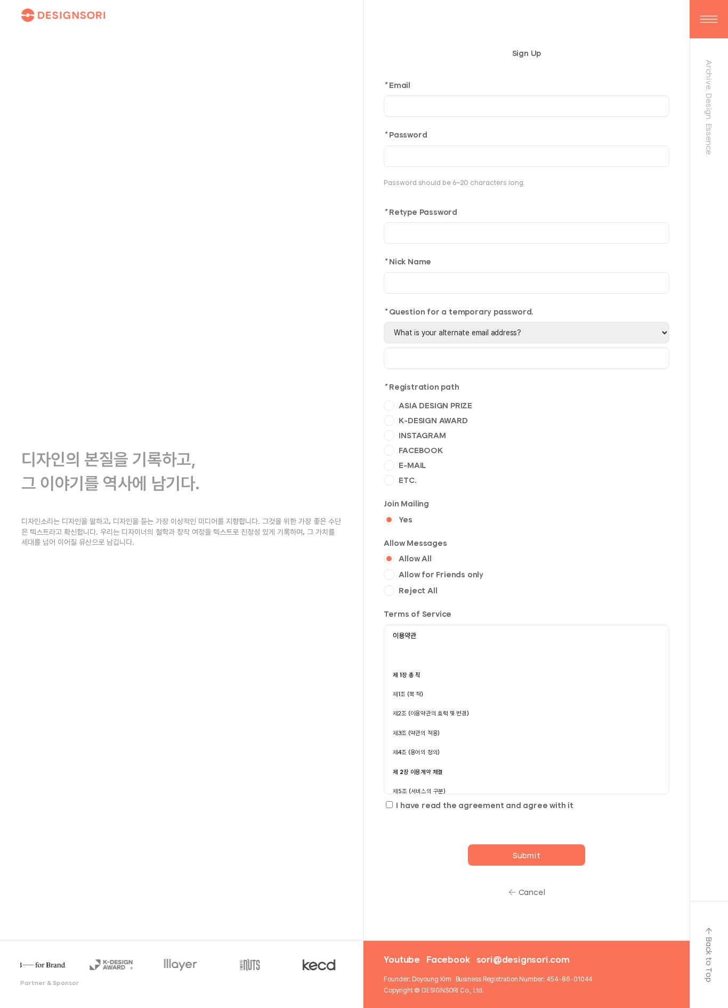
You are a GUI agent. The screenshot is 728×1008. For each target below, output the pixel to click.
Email (397, 85)
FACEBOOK (420, 450)
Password (405, 134)
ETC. (407, 480)
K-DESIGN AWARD (433, 420)
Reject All (418, 590)
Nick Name (407, 261)
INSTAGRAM (422, 435)
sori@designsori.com (523, 959)
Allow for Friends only (441, 574)
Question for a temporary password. (458, 311)
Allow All (415, 558)
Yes (405, 519)
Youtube (402, 959)
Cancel (532, 892)
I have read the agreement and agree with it (484, 805)
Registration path (421, 386)
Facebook (448, 959)
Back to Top (709, 959)
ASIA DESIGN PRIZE (435, 405)
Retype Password (420, 211)
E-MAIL (412, 465)
